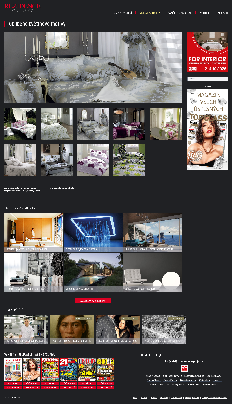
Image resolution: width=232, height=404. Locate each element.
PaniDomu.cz (194, 384)
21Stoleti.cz (204, 380)
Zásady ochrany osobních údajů (214, 398)
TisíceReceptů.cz (188, 380)
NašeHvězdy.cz (153, 376)
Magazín (223, 12)
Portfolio (144, 398)
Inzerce (154, 398)
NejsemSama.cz (210, 384)
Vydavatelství (176, 398)
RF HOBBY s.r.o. (13, 398)
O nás (135, 398)
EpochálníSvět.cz (215, 376)
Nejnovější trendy (149, 12)
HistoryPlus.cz (178, 384)
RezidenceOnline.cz (159, 384)
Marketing (164, 398)
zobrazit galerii (93, 68)
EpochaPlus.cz (154, 380)
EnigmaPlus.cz (170, 380)
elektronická (13, 387)
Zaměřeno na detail (180, 12)
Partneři (204, 12)
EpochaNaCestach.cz (194, 376)
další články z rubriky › (93, 300)
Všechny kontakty (192, 398)
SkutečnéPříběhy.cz (172, 376)
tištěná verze (13, 383)
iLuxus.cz (217, 380)
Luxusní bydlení (122, 12)
